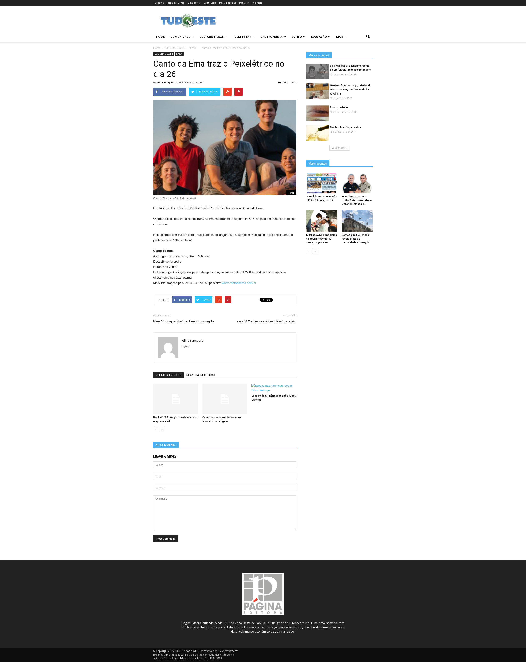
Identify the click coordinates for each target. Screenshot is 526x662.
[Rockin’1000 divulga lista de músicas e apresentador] (175, 399)
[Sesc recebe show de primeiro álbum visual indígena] (224, 399)
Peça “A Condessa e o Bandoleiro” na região (266, 321)
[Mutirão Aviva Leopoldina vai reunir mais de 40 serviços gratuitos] (321, 221)
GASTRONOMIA (272, 37)
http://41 (186, 346)
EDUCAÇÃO (319, 37)
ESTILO (297, 37)
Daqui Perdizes (227, 2)
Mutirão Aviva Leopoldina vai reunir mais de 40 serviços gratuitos (321, 238)
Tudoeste (158, 2)
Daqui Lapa (210, 2)
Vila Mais (257, 2)
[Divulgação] (317, 91)
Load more (338, 147)
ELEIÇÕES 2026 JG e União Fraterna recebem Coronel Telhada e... (357, 200)
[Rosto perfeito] (317, 113)
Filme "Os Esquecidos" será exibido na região (183, 321)
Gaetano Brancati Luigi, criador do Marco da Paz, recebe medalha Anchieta (350, 89)
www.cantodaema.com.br (239, 283)
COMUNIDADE (180, 37)
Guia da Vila (194, 2)
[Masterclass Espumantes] (317, 133)
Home (160, 37)
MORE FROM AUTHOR (200, 375)
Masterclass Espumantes (345, 127)
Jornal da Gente (175, 2)
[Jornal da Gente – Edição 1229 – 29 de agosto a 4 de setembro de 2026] (321, 182)
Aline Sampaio (165, 82)
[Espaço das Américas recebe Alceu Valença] (273, 388)
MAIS (339, 37)
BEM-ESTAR (243, 37)
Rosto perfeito (339, 107)
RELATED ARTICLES (168, 375)
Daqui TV (244, 2)
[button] (368, 37)
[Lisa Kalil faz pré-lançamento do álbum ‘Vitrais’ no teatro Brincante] (317, 72)
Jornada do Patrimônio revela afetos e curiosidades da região (356, 238)
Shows (179, 53)
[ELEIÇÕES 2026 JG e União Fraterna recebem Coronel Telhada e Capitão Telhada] (357, 182)
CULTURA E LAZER (212, 37)
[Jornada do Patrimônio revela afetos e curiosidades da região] (357, 221)
